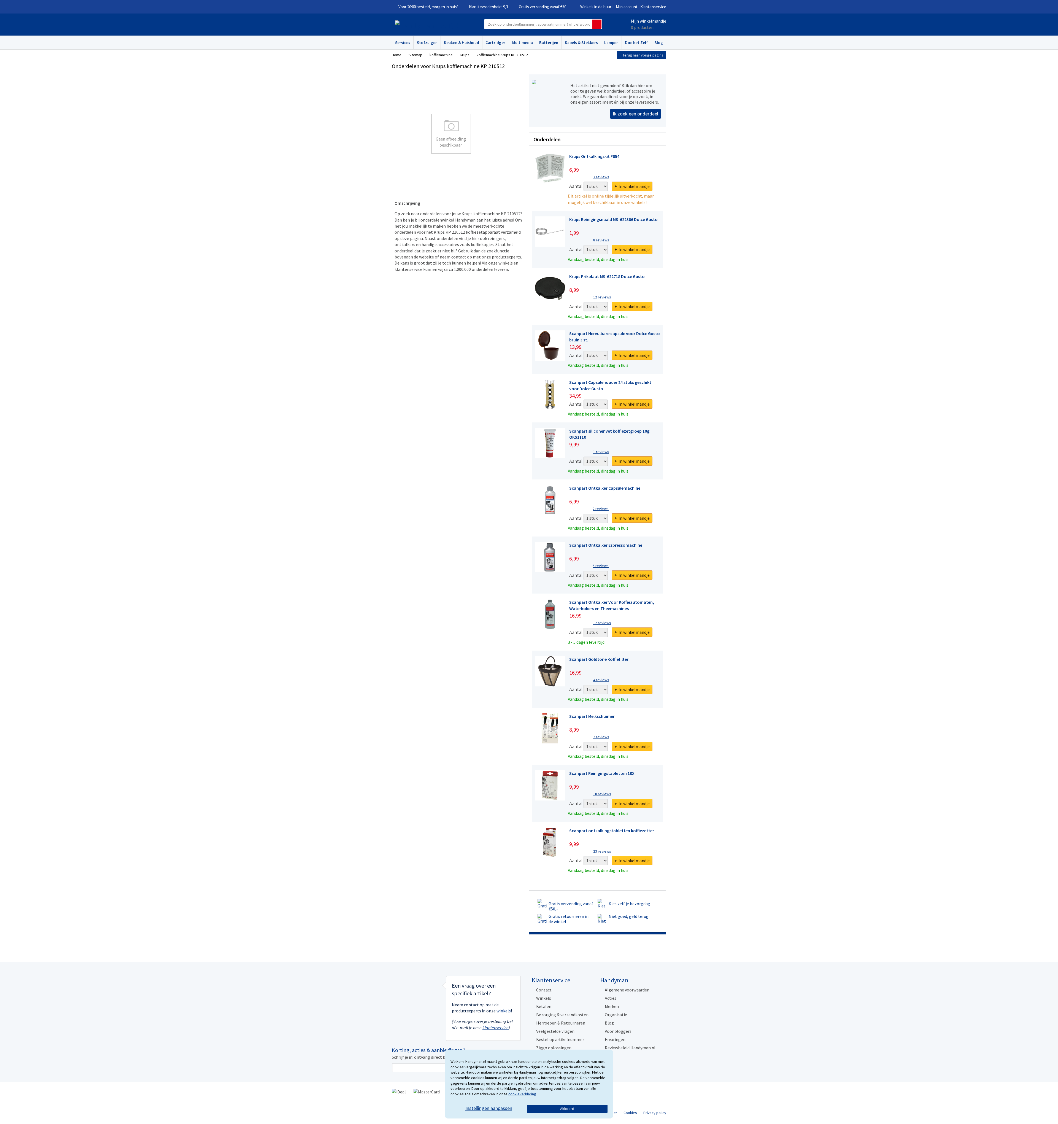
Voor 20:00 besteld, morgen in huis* (428, 6)
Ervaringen (615, 1039)
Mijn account (627, 6)
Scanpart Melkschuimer (592, 716)
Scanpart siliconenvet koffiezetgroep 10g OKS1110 (609, 434)
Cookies (630, 1112)
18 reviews (602, 793)
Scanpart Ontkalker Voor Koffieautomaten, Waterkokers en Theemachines (611, 605)
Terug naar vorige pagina (643, 55)
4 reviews (601, 679)
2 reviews (601, 508)
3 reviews (601, 176)
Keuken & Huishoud (461, 42)
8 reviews (601, 240)
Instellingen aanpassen (488, 1108)
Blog (658, 42)
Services (402, 42)
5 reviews (601, 565)
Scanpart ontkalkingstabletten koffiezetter (611, 830)
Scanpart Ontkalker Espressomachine (605, 545)
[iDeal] (399, 1091)
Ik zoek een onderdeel (635, 113)
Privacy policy (654, 1112)
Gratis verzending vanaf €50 (542, 6)
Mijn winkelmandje (648, 21)
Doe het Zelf (636, 42)
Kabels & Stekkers (581, 42)
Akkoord (567, 1108)
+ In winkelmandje (632, 186)
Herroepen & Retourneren (560, 1023)
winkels (503, 1011)
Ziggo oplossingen (553, 1047)
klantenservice (495, 1027)
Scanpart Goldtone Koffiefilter (598, 659)
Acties (610, 998)
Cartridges (495, 42)
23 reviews (602, 851)
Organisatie (616, 1014)
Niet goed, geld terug (629, 916)
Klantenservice (653, 6)
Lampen (611, 42)
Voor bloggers (618, 1031)
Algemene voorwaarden (627, 990)
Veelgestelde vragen (555, 1031)
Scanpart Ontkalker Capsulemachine (604, 488)
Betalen (543, 1006)
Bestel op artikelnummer (560, 1039)
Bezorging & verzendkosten (562, 1014)
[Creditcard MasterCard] (427, 1091)
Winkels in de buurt (596, 6)
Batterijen (548, 42)
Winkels (543, 998)
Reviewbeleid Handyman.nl (630, 1047)
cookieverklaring (522, 1093)
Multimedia (522, 42)
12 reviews (602, 297)
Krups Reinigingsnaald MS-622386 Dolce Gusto (613, 219)
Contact (544, 990)
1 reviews (601, 451)
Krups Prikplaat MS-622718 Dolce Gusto (607, 276)
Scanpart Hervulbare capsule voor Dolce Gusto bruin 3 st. (614, 336)
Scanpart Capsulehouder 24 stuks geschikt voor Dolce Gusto (610, 385)
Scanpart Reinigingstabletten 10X (602, 773)
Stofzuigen (427, 42)
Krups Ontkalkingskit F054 (594, 156)
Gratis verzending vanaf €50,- (571, 906)
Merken (612, 1006)
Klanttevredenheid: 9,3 (488, 6)
